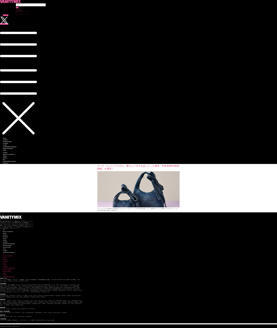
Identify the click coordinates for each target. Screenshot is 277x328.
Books (4, 233)
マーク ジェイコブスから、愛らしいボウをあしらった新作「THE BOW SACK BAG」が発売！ (138, 167)
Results (19, 9)
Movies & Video (7, 247)
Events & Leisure (7, 245)
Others (5, 250)
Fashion (5, 235)
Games (4, 238)
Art (4, 229)
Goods (4, 240)
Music (4, 249)
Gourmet (5, 242)
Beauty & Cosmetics (8, 231)
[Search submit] (17, 7)
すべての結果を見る (22, 13)
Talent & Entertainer (8, 252)
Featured (5, 236)
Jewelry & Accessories (9, 243)
